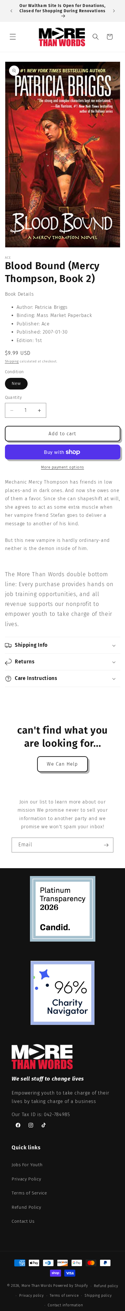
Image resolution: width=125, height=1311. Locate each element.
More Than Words (37, 1286)
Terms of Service (29, 1193)
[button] (13, 37)
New (16, 383)
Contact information (65, 1305)
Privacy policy (31, 1296)
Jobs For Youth (27, 1164)
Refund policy (106, 1286)
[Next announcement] (114, 11)
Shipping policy (98, 1296)
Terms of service (64, 1296)
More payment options (62, 467)
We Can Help (62, 764)
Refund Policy (26, 1207)
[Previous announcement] (11, 11)
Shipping (12, 361)
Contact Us (23, 1221)
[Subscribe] (106, 845)
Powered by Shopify (70, 1286)
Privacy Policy (26, 1179)
